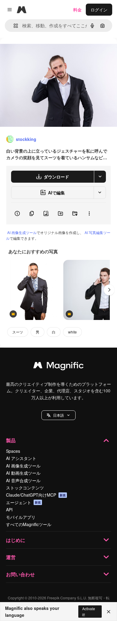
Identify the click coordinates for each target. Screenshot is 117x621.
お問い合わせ (20, 574)
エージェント (23, 502)
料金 (77, 10)
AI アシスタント (21, 458)
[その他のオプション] (89, 214)
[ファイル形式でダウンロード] (100, 177)
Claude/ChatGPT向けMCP (36, 495)
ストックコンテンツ (25, 488)
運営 (11, 557)
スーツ (17, 331)
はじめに (15, 540)
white (72, 331)
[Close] (108, 611)
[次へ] (109, 290)
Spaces (13, 451)
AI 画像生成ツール (22, 232)
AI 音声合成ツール (23, 480)
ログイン (99, 10)
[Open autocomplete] (13, 25)
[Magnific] (58, 366)
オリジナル (41, 51)
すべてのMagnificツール (28, 524)
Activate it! (88, 611)
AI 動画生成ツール (23, 473)
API (9, 510)
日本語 (58, 415)
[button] (58, 415)
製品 (11, 440)
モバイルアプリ (20, 517)
